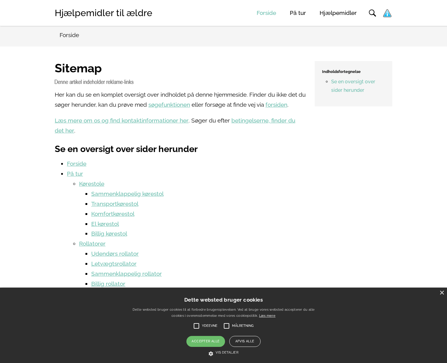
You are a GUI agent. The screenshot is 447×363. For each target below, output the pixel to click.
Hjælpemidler (338, 12)
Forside (266, 12)
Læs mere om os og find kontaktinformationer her (122, 120)
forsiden (276, 104)
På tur (298, 12)
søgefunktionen (169, 104)
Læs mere (267, 316)
